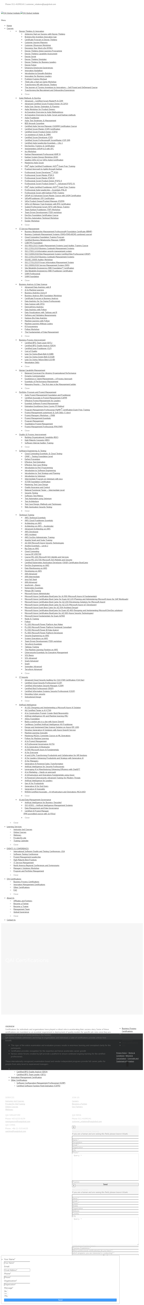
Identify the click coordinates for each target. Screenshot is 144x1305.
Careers (75, 1101)
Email (6, 1266)
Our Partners (77, 1106)
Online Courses (11, 1106)
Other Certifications (19, 1080)
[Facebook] (127, 1064)
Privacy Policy (121, 1053)
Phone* (7, 1273)
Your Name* (9, 1259)
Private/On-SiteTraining (15, 1104)
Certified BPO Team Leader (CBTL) (31, 1074)
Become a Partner (79, 1104)
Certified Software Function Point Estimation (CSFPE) (38, 1085)
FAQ (123, 1045)
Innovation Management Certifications (127, 1037)
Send (60, 1300)
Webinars (9, 1109)
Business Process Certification (23, 1069)
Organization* (10, 1280)
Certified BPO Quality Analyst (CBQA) (32, 1071)
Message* (8, 1287)
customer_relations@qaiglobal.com (87, 1121)
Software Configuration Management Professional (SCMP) (41, 1083)
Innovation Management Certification (26, 1077)
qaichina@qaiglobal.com (15, 1131)
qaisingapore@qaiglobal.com (17, 1121)
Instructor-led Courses (14, 1101)
